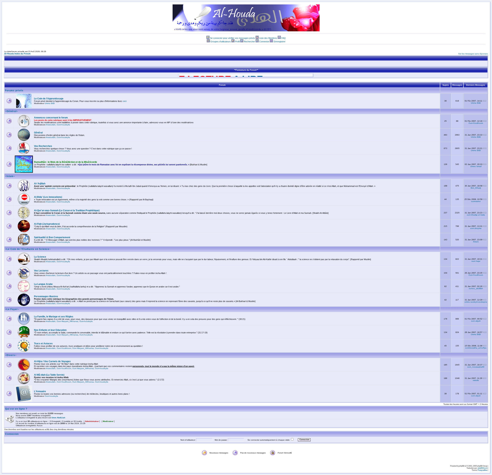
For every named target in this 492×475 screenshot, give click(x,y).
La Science (40, 256)
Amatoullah (51, 125)
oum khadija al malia (476, 215)
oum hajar (475, 261)
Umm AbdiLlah (58, 418)
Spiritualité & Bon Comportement (52, 237)
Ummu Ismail (475, 166)
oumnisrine (476, 201)
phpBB (461, 466)
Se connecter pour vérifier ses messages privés (232, 38)
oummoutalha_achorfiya (475, 348)
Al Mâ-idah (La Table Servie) (49, 375)
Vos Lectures (41, 270)
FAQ (283, 38)
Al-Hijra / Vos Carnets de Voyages (52, 361)
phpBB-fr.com (482, 468)
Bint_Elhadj (476, 188)
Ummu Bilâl (50, 103)
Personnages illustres (46, 296)
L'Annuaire (40, 391)
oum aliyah (476, 321)
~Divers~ (11, 355)
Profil (237, 41)
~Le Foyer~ (12, 309)
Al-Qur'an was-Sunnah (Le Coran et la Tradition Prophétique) (67, 210)
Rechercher (249, 41)
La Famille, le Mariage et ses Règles (53, 316)
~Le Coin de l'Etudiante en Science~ (28, 249)
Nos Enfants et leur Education (50, 330)
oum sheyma (475, 228)
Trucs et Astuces (43, 343)
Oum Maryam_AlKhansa (67, 321)
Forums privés (14, 90)
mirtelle (476, 380)
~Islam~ (10, 176)
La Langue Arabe (43, 284)
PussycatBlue (482, 470)
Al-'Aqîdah (39, 183)
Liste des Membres (268, 38)
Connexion (264, 41)
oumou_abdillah (476, 288)
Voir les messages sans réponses (473, 54)
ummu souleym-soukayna (476, 302)
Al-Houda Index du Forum (17, 53)
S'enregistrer (279, 41)
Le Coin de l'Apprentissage (48, 98)
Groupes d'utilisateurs (220, 41)
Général (38, 132)
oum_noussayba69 (475, 367)
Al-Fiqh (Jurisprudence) (47, 224)
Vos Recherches (43, 146)
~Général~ (11, 111)
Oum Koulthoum (476, 123)
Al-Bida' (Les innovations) (48, 197)
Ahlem (476, 242)
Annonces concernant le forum (51, 117)
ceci (124, 101)
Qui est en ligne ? (16, 409)
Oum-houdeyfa (63, 125)
